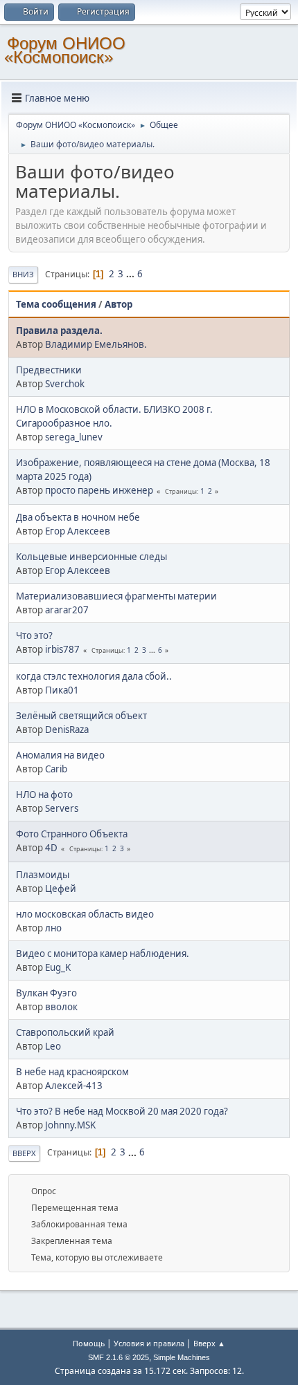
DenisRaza (67, 729)
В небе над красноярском (72, 1072)
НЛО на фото (44, 794)
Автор (118, 304)
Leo (53, 1046)
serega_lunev (74, 437)
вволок (61, 1007)
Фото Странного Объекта (72, 834)
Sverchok (65, 384)
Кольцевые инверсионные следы (91, 556)
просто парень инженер (99, 490)
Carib (56, 769)
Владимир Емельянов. (96, 344)
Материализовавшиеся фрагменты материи (116, 596)
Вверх (24, 1153)
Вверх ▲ (209, 1343)
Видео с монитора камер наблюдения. (102, 953)
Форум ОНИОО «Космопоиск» (64, 50)
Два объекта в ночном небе (78, 517)
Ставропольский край (65, 1032)
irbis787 (62, 649)
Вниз (23, 274)
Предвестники (49, 370)
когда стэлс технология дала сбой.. (94, 676)
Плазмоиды (42, 874)
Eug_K (58, 967)
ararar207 (67, 610)
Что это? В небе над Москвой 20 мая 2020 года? (122, 1111)
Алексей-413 (74, 1085)
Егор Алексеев (77, 531)
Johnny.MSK (70, 1125)
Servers (61, 808)
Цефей (60, 888)
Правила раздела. (59, 330)
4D (51, 848)
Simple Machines (181, 1357)
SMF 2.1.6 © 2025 (118, 1357)
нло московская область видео (85, 914)
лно (53, 928)
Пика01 (62, 690)
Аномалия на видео (60, 755)
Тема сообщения (56, 304)
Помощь (89, 1343)
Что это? (34, 635)
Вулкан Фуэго (46, 993)
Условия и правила (149, 1343)
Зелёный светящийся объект (81, 715)
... (131, 274)
